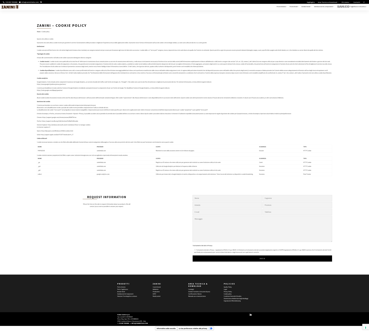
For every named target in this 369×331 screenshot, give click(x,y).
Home (38, 32)
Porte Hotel (294, 6)
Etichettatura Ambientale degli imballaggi (236, 298)
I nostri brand (157, 287)
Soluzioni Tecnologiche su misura (127, 296)
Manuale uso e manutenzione (197, 296)
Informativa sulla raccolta (166, 328)
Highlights (311, 2)
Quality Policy (228, 287)
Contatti (356, 2)
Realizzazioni (156, 296)
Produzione (156, 292)
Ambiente (155, 289)
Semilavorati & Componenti (125, 294)
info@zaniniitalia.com (139, 323)
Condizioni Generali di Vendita (232, 296)
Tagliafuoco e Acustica (358, 6)
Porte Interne (281, 6)
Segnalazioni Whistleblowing (232, 301)
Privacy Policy (228, 292)
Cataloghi (191, 289)
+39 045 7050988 (123, 323)
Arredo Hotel (305, 6)
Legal (225, 289)
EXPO (154, 294)
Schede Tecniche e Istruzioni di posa (199, 292)
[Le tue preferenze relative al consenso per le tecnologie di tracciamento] (365, 327)
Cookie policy (228, 294)
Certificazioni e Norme (195, 294)
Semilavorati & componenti (323, 6)
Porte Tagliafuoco (122, 289)
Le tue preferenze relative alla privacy (193, 328)
